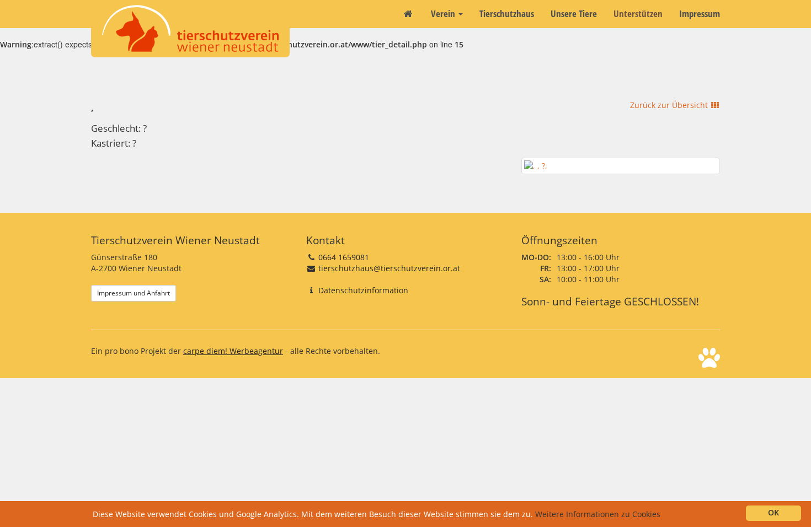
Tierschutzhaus (506, 13)
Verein (444, 13)
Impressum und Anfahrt (133, 293)
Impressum (699, 13)
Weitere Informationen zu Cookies (597, 514)
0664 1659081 (343, 257)
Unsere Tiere (574, 13)
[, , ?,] (620, 166)
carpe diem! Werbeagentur (233, 351)
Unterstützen (638, 13)
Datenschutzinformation (363, 290)
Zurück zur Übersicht (670, 105)
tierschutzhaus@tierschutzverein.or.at (389, 268)
